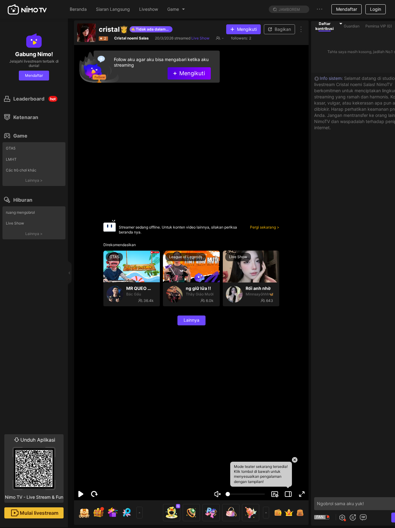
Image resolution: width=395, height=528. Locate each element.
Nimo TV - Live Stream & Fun (34, 468)
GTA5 (10, 148)
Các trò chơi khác (21, 170)
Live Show (15, 223)
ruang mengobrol (20, 212)
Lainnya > (34, 180)
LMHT (11, 159)
